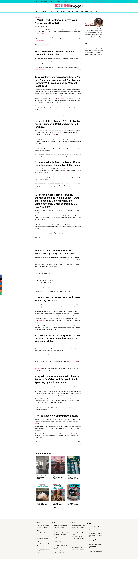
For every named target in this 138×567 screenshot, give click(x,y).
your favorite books (68, 433)
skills (69, 361)
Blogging (51, 11)
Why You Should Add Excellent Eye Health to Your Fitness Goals (61, 534)
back (77, 361)
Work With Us (51, 1)
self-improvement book (40, 69)
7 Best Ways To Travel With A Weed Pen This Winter (42, 505)
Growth (57, 11)
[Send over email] (1, 293)
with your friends (61, 98)
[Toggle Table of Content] (46, 45)
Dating (77, 11)
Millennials (70, 11)
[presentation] (42, 465)
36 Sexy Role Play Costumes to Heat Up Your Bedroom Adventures (60, 527)
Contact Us (58, 1)
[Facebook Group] (102, 1)
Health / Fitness (84, 11)
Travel (97, 11)
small (61, 141)
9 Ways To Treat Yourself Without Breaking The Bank (71, 443)
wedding (41, 395)
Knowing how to (38, 368)
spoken (65, 170)
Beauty (91, 11)
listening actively (40, 40)
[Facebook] (95, 1)
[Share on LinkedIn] (1, 283)
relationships (73, 115)
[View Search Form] (93, 1)
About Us (37, 1)
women (37, 232)
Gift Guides (63, 11)
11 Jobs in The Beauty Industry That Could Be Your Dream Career (43, 527)
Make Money (37, 11)
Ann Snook (37, 26)
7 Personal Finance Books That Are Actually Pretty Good (73, 477)
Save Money (44, 11)
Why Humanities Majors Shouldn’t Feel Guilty (58, 477)
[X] (97, 1)
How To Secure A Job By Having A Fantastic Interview (44, 443)
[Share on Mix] (1, 291)
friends (53, 134)
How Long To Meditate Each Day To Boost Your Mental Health (58, 505)
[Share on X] (1, 279)
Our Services (44, 1)
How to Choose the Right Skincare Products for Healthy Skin (95, 528)
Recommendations (66, 1)
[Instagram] (99, 1)
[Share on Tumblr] (1, 288)
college (56, 325)
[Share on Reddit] (1, 286)
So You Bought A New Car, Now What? (73, 504)
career (36, 423)
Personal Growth (38, 17)
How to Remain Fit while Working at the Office (42, 477)
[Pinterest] (100, 1)
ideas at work (41, 33)
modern (63, 318)
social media (42, 320)
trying (46, 357)
